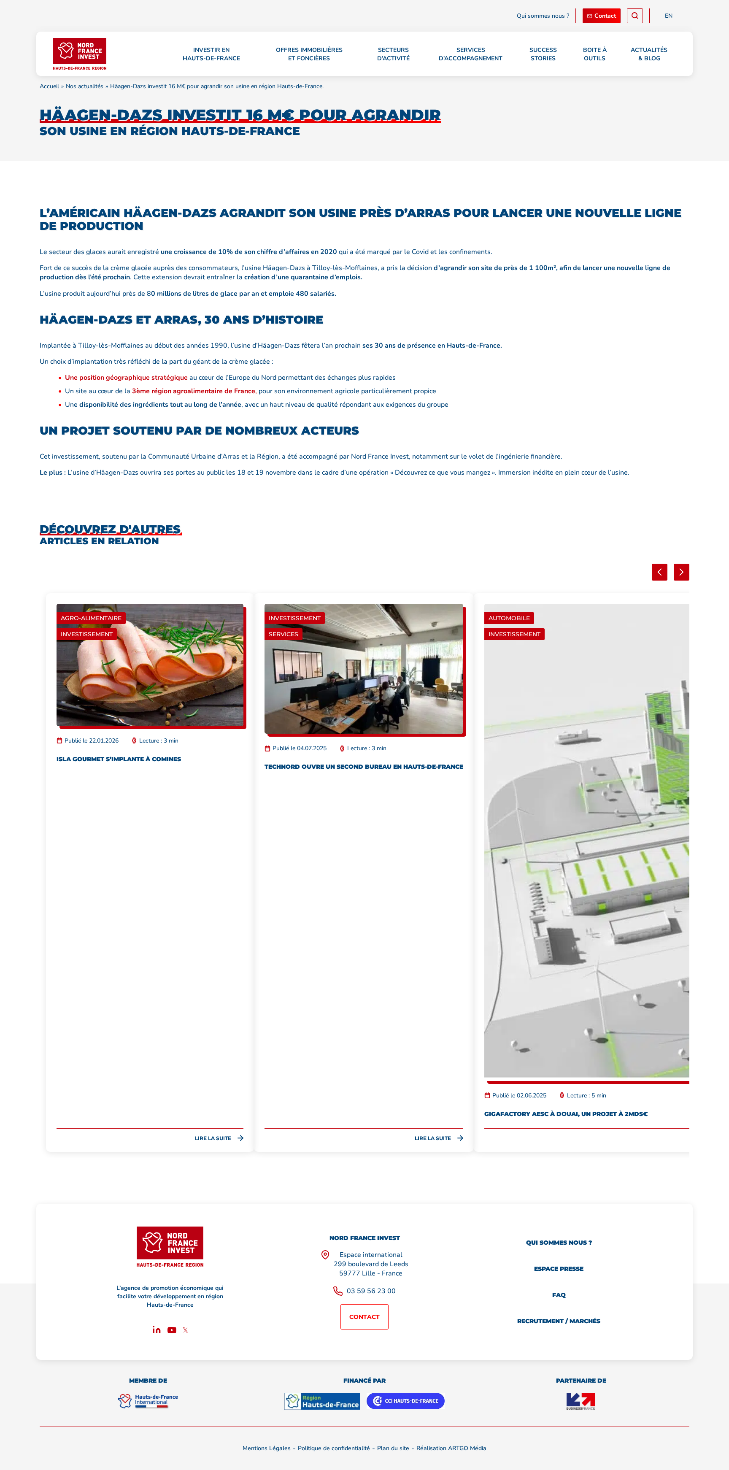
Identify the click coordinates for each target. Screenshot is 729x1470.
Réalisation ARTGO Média (451, 1448)
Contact (605, 16)
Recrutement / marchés (558, 1321)
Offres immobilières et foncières (309, 54)
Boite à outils (595, 54)
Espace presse (558, 1269)
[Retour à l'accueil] (79, 54)
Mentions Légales (267, 1448)
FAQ (559, 1295)
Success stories (543, 54)
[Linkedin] (156, 1331)
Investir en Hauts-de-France (211, 54)
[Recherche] (635, 15)
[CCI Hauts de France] (406, 1401)
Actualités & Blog (649, 54)
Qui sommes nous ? (543, 16)
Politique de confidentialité (334, 1448)
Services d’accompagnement (470, 54)
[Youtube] (171, 1331)
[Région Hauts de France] (322, 1401)
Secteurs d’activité (393, 54)
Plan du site (393, 1448)
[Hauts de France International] (147, 1401)
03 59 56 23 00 (371, 1291)
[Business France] (581, 1401)
